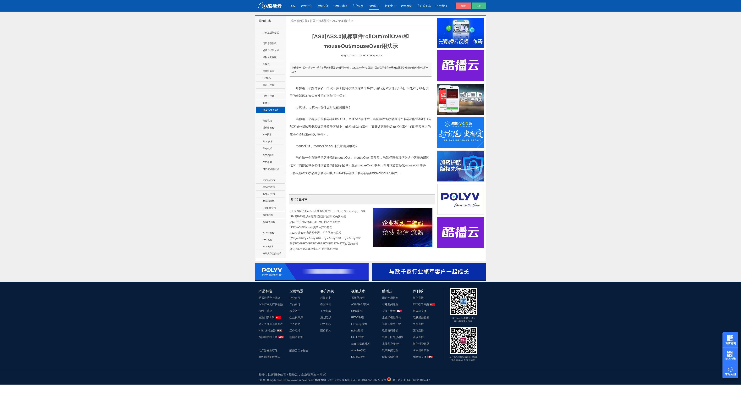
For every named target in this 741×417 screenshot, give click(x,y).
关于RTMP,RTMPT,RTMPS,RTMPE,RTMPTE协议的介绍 (324, 243)
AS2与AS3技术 (270, 109)
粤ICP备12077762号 (373, 379)
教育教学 (294, 310)
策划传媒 (325, 317)
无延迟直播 (419, 356)
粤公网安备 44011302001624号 (411, 379)
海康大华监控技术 (272, 253)
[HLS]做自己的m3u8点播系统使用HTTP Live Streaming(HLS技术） (327, 211)
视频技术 (374, 5)
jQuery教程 (268, 232)
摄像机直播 (419, 310)
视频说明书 (296, 337)
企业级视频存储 (391, 317)
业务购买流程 (390, 304)
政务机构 (325, 323)
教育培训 (325, 304)
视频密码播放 (390, 330)
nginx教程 (268, 215)
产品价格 (406, 5)
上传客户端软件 (391, 343)
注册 (479, 5)
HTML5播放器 (267, 330)
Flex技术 (267, 134)
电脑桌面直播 (421, 317)
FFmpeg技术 (269, 208)
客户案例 (357, 5)
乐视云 (266, 64)
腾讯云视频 (268, 85)
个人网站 (294, 323)
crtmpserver (269, 180)
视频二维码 (340, 5)
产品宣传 (294, 304)
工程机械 (325, 310)
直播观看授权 (421, 350)
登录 (463, 5)
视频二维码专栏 (271, 50)
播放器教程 (268, 127)
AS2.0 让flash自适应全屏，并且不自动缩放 (315, 232)
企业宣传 (294, 297)
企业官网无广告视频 (271, 304)
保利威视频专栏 (271, 32)
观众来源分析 (390, 356)
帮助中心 (390, 5)
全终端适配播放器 (269, 357)
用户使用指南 (390, 297)
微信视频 (267, 120)
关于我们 (441, 5)
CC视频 (267, 78)
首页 (293, 5)
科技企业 (325, 297)
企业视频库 (296, 317)
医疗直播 (418, 330)
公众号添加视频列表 (271, 323)
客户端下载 (424, 5)
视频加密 (322, 5)
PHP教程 (267, 239)
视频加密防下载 (268, 337)
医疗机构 (325, 330)
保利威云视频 (270, 57)
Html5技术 (268, 246)
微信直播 (418, 297)
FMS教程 (267, 162)
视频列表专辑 (267, 317)
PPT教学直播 (421, 304)
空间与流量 (389, 310)
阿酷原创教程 (270, 43)
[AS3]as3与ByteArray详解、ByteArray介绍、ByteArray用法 (325, 238)
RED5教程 (268, 155)
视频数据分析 (390, 350)
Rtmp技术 (268, 141)
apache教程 (269, 221)
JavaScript (268, 201)
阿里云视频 (268, 96)
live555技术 (269, 194)
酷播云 (266, 103)
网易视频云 (268, 71)
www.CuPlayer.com (302, 379)
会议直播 (418, 337)
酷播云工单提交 (298, 350)
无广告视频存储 (268, 350)
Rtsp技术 (267, 148)
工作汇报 (294, 330)
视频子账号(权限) (392, 337)
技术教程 (323, 20)
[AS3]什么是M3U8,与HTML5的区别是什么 (315, 221)
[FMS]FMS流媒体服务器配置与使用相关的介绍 (318, 216)
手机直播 (418, 323)
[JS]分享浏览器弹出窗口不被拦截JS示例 (314, 248)
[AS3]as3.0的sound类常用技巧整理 (311, 227)
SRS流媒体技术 (271, 169)
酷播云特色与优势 (269, 297)
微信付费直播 (421, 343)
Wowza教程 (269, 187)
